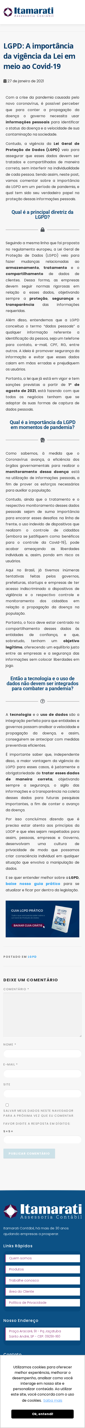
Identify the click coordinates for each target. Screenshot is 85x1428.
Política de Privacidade (27, 1302)
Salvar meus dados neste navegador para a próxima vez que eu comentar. (39, 1113)
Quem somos (20, 1258)
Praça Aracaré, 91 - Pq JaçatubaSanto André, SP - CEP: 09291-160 (35, 1334)
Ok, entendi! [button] (42, 1414)
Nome (9, 1044)
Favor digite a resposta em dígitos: (37, 1123)
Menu (78, 12)
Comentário (16, 989)
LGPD (32, 957)
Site (6, 1084)
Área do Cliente (21, 1291)
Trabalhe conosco (24, 1280)
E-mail (10, 1064)
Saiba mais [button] (52, 1400)
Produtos (16, 1269)
